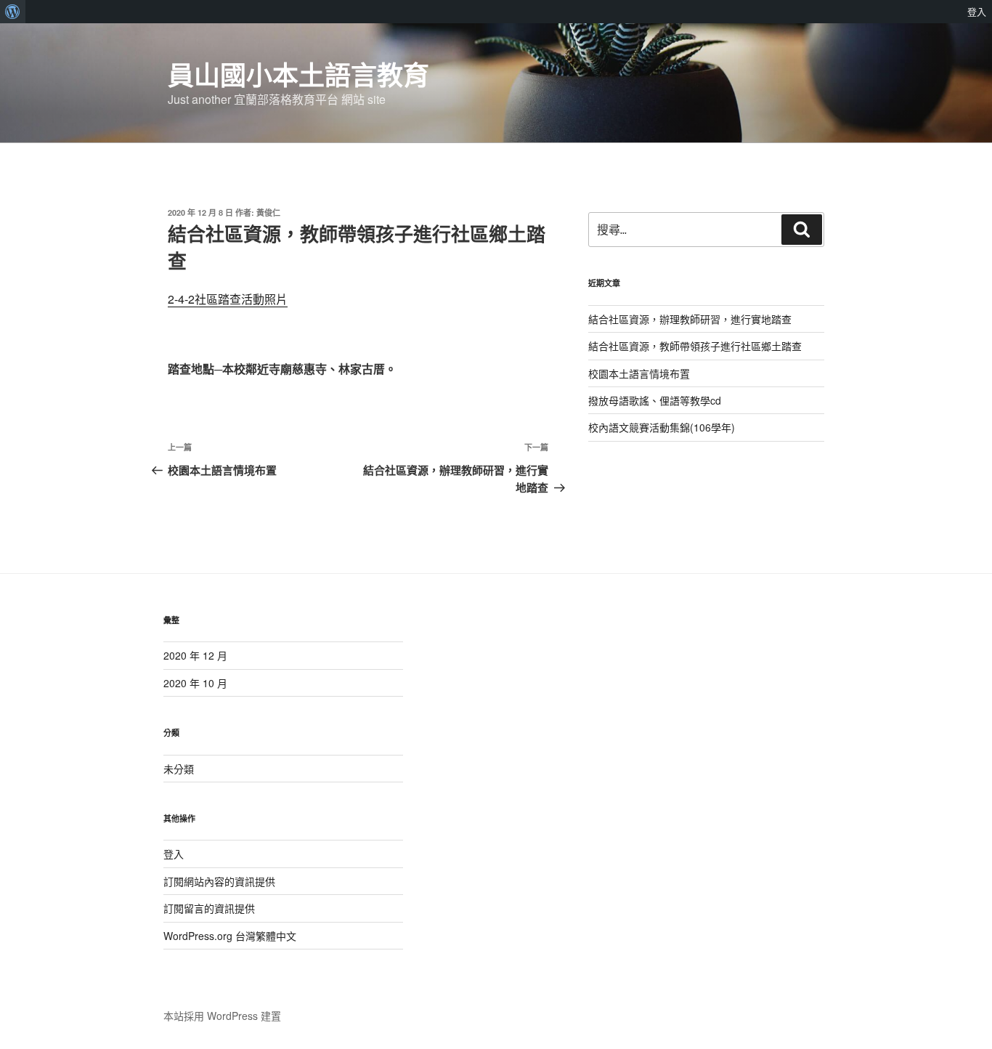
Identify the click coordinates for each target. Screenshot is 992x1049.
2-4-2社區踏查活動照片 (228, 299)
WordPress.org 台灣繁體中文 (229, 935)
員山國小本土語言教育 (298, 74)
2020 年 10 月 (195, 683)
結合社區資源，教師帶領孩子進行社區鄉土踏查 (695, 346)
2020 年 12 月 (195, 655)
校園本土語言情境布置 (639, 373)
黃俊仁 (268, 212)
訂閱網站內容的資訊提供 (219, 881)
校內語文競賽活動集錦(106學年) (661, 427)
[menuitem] (12, 11)
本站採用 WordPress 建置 (222, 1015)
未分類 (178, 768)
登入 (173, 853)
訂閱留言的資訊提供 (209, 908)
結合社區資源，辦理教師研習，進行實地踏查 (690, 319)
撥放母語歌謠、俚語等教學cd (654, 400)
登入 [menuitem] (976, 11)
